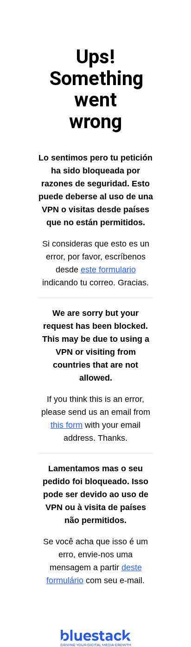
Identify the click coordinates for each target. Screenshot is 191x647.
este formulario (108, 269)
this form (67, 425)
